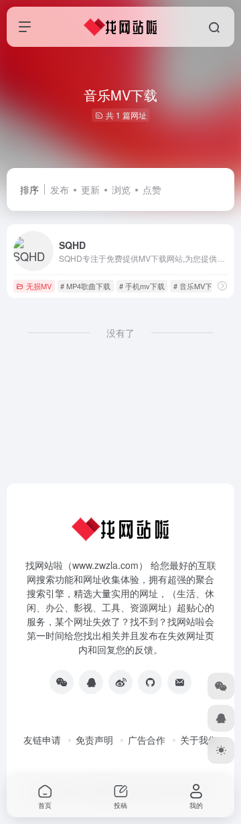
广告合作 (146, 739)
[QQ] (91, 682)
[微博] (120, 682)
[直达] (222, 285)
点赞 (152, 189)
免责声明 (94, 739)
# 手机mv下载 (142, 285)
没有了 (120, 332)
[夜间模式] (221, 750)
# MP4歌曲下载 (85, 285)
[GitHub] (150, 682)
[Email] (179, 682)
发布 (59, 189)
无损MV (39, 285)
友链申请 (42, 739)
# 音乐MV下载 (196, 285)
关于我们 (199, 739)
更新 (90, 189)
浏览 (121, 189)
